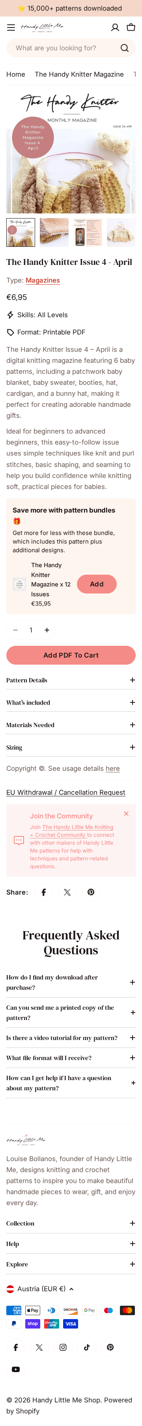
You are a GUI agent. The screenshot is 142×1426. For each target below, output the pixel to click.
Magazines (43, 280)
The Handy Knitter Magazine (79, 74)
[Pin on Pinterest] (91, 892)
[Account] (115, 27)
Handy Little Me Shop (66, 1400)
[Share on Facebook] (43, 892)
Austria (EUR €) (41, 1289)
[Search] (124, 48)
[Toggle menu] (11, 27)
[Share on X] (67, 892)
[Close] (126, 813)
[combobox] (71, 48)
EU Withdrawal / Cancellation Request (65, 792)
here (113, 768)
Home (15, 74)
